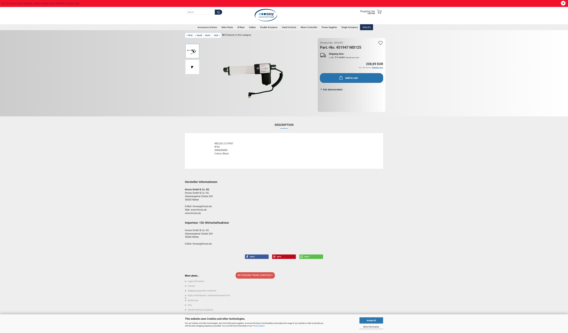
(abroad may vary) (352, 58)
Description (284, 125)
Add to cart (351, 77)
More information (371, 327)
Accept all (371, 320)
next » (208, 35)
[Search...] (218, 12)
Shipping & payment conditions (202, 291)
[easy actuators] (266, 15)
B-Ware (241, 27)
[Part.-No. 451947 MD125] (258, 74)
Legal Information (196, 281)
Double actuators (268, 27)
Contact (191, 286)
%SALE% (366, 27)
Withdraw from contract (255, 275)
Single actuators (349, 27)
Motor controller (309, 27)
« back (198, 35)
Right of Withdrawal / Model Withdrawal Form (209, 295)
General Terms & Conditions (200, 310)
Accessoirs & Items (207, 27)
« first (189, 35)
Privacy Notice (258, 326)
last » (217, 35)
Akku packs (227, 27)
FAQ (190, 305)
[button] (257, 256)
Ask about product (332, 89)
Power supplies (329, 27)
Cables (252, 27)
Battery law (193, 300)
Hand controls (289, 27)
